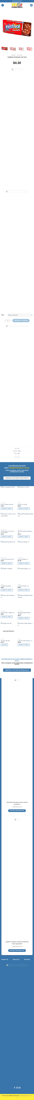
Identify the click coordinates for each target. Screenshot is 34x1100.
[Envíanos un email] (19, 1088)
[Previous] (3, 28)
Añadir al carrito (21, 320)
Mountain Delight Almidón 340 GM (24, 613)
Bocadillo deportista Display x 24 (25, 532)
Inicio (13, 55)
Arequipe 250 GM (5, 640)
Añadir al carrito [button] (7, 508)
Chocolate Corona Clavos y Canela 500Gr (7, 532)
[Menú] (2, 5)
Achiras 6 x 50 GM (22, 504)
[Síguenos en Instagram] (17, 1088)
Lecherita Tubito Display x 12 (25, 640)
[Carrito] (31, 5)
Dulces (19, 55)
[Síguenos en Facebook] (14, 1088)
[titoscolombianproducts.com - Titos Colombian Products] (17, 5)
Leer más (4, 644)
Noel (19, 453)
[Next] (30, 28)
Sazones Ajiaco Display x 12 (8, 612)
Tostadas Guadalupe (6, 586)
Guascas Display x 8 (23, 559)
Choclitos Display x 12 (23, 586)
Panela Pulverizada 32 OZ (7, 559)
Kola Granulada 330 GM (7, 504)
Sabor (2, 315)
